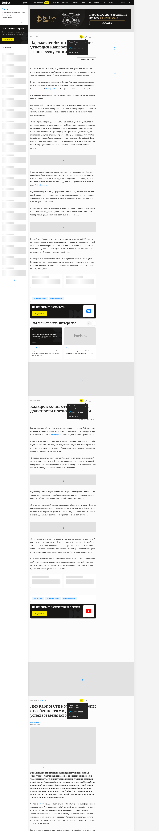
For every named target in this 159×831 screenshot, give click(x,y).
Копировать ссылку (87, 60)
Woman (96, 3)
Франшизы (65, 3)
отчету (41, 769)
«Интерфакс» (51, 88)
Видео (83, 3)
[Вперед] (99, 246)
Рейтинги (55, 3)
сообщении (57, 400)
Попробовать (73, 52)
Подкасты (75, 3)
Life (90, 3)
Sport (103, 3)
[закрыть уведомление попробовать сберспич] (86, 43)
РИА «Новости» (41, 167)
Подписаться (39, 279)
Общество (69, 313)
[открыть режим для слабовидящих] (81, 37)
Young (110, 3)
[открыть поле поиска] (130, 2)
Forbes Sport (36, 313)
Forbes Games (41, 3)
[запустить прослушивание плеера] (85, 37)
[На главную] (6, 3)
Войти (123, 3)
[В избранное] (59, 313)
